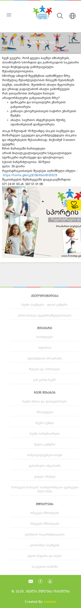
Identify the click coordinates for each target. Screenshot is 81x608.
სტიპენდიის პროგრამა (44, 358)
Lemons (50, 602)
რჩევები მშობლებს (44, 513)
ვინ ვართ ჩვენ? (44, 380)
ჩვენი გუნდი (45, 423)
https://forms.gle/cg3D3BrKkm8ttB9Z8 (30, 175)
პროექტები (44, 412)
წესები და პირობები (44, 369)
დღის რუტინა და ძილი (45, 556)
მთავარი (44, 328)
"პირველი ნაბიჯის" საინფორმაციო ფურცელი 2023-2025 (45, 489)
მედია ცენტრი (44, 444)
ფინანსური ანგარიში (45, 466)
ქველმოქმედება (45, 296)
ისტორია (45, 347)
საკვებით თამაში (45, 566)
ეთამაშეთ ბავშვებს (44, 545)
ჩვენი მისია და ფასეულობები (44, 401)
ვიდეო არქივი (44, 476)
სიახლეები (45, 337)
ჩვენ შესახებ (44, 392)
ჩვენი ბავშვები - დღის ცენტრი (45, 304)
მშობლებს (44, 504)
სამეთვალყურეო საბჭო (44, 455)
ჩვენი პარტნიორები (45, 433)
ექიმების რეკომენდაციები (45, 534)
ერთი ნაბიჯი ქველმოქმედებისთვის (44, 315)
